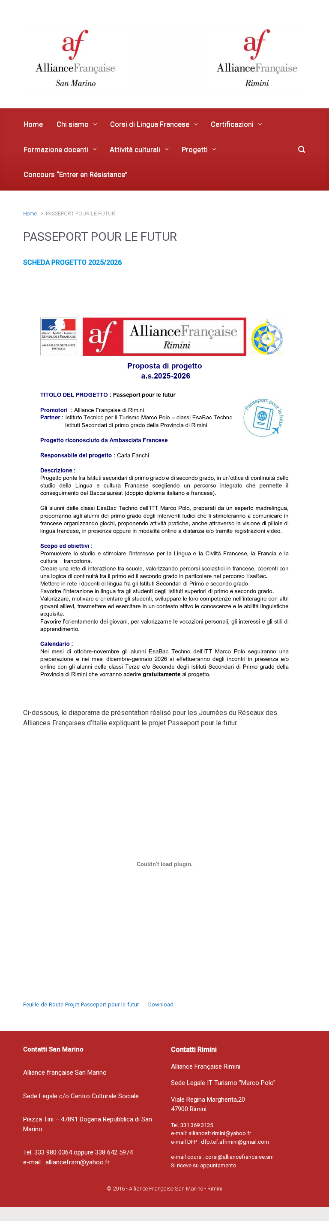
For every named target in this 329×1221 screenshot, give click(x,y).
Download (160, 1004)
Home (33, 124)
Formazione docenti (56, 149)
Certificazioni (232, 124)
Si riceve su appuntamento (203, 1165)
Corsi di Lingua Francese (149, 124)
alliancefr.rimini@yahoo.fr (219, 1133)
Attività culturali (135, 149)
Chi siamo (73, 124)
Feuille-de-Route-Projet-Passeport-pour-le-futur (81, 1004)
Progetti (195, 149)
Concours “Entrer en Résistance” (76, 174)
